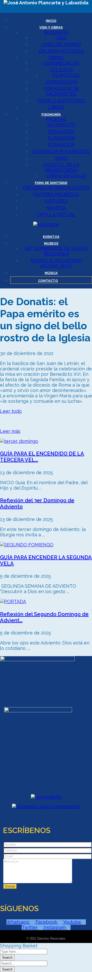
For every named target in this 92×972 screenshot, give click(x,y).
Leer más (10, 431)
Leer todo (11, 411)
